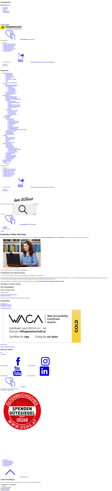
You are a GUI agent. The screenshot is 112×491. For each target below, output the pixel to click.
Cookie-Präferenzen (4, 484)
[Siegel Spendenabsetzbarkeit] (22, 457)
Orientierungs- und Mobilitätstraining (13, 99)
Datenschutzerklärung (7, 461)
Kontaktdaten (6, 11)
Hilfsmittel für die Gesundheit (14, 106)
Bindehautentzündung (12, 128)
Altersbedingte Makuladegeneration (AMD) (17, 129)
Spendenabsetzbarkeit (10, 157)
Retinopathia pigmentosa (13, 121)
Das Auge (8, 117)
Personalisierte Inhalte (6, 487)
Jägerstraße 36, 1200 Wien (6, 305)
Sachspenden (8, 154)
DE (5, 65)
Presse (7, 141)
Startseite (5, 226)
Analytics (4, 486)
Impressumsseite (6, 12)
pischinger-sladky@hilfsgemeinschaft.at (9, 294)
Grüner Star (10, 124)
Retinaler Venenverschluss (13, 122)
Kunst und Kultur (11, 111)
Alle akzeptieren (13, 484)
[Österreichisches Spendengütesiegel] (22, 429)
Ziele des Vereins (9, 74)
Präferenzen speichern (5, 488)
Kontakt (4, 162)
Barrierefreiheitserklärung (8, 462)
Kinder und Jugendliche (13, 110)
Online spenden (9, 144)
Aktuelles (5, 135)
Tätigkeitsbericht (9, 75)
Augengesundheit (6, 116)
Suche (4, 9)
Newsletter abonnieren (7, 463)
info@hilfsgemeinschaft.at (6, 304)
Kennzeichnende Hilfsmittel (14, 102)
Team (7, 80)
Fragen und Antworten (13, 151)
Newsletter (8, 140)
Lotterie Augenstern (7, 159)
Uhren (9, 103)
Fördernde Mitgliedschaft (11, 156)
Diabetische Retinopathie (13, 127)
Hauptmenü (5, 8)
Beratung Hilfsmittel (12, 90)
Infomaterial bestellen (10, 134)
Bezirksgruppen (9, 115)
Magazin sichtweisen (10, 138)
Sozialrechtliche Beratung (11, 86)
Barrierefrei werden (7, 161)
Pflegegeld (10, 87)
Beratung (5, 83)
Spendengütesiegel (9, 158)
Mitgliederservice (6, 95)
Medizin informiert (9, 131)
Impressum (5, 459)
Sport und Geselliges (12, 114)
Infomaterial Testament (13, 148)
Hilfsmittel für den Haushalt (14, 104)
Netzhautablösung (12, 123)
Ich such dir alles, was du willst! (20, 203)
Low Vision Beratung (10, 92)
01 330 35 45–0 (4, 303)
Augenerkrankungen (10, 118)
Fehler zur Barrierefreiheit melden (7, 346)
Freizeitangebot (9, 109)
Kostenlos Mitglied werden (11, 96)
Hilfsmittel (8, 100)
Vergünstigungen (11, 89)
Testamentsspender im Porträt (14, 149)
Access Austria (6, 465)
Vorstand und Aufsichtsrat (11, 79)
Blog (7, 136)
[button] (33, 62)
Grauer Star (10, 125)
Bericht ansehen (4, 344)
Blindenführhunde (12, 101)
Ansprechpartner (4, 308)
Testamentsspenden (10, 147)
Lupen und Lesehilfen (12, 107)
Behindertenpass (11, 88)
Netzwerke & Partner (10, 76)
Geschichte (8, 77)
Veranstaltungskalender (10, 137)
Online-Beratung (9, 94)
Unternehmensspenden (10, 152)
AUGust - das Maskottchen (11, 82)
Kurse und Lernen (12, 113)
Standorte (8, 163)
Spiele (9, 108)
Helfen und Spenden (7, 143)
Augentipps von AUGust (11, 130)
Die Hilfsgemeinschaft (7, 73)
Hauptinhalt (5, 7)
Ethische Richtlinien (12, 150)
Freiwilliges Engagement (11, 155)
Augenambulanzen (9, 133)
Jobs (7, 81)
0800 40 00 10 (10, 390)
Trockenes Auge (11, 120)
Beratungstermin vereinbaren (12, 84)
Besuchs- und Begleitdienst (11, 97)
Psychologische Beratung (11, 93)
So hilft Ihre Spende (10, 145)
